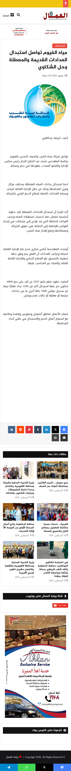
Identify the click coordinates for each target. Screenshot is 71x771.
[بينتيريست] (29, 429)
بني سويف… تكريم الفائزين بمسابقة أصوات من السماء (53, 484)
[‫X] (55, 429)
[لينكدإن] (46, 429)
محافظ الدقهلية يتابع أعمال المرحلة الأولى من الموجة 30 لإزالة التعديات (18, 527)
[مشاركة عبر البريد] (64, 437)
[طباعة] (55, 437)
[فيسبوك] (64, 429)
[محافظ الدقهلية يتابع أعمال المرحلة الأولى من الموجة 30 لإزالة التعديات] (18, 512)
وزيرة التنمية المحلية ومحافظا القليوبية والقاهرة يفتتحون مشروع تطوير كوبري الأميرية (19, 567)
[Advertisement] (35, 376)
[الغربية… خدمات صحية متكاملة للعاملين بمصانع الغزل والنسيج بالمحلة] (52, 512)
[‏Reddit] (20, 429)
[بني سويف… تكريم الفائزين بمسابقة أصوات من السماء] (52, 470)
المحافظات (59, 45)
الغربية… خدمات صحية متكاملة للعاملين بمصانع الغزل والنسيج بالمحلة (55, 527)
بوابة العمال (12, 757)
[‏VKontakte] (11, 429)
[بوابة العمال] (55, 15)
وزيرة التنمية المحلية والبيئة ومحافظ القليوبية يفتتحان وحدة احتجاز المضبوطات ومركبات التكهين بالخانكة (18, 488)
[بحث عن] (18, 17)
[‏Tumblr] (38, 429)
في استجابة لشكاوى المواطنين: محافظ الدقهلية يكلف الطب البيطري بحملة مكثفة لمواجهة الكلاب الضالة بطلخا (53, 569)
